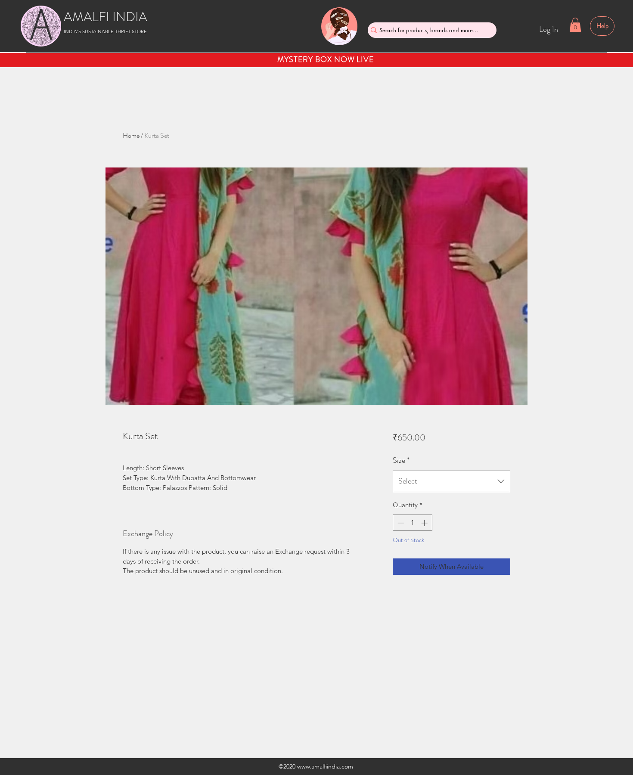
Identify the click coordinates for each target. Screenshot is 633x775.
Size (401, 460)
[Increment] (425, 523)
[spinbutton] (412, 523)
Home (131, 135)
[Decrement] (400, 523)
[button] (575, 25)
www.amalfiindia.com (325, 766)
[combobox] (451, 481)
